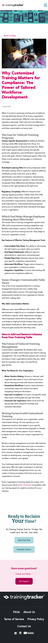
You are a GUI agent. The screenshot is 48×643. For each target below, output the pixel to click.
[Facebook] (15, 633)
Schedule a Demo (24, 550)
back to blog (10, 36)
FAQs (16, 612)
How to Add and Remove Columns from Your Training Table (22, 336)
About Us (29, 612)
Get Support (24, 581)
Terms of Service (14, 619)
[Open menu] (45, 5)
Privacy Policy (35, 619)
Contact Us (24, 626)
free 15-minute (25, 485)
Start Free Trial (24, 540)
